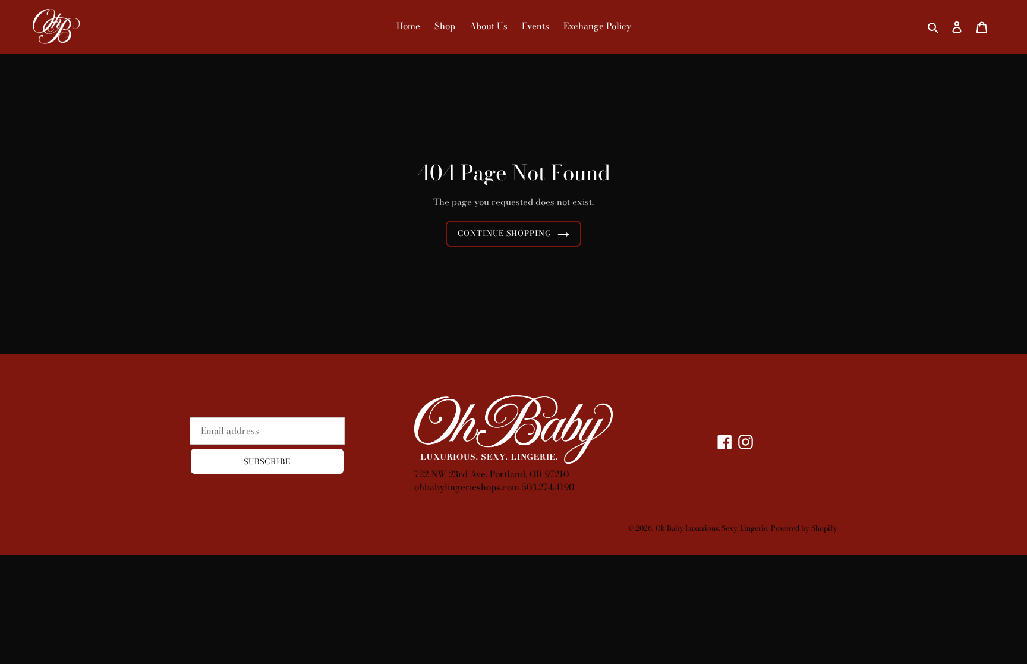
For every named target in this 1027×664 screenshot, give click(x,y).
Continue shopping (505, 233)
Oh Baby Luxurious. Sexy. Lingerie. (712, 528)
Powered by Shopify (804, 528)
